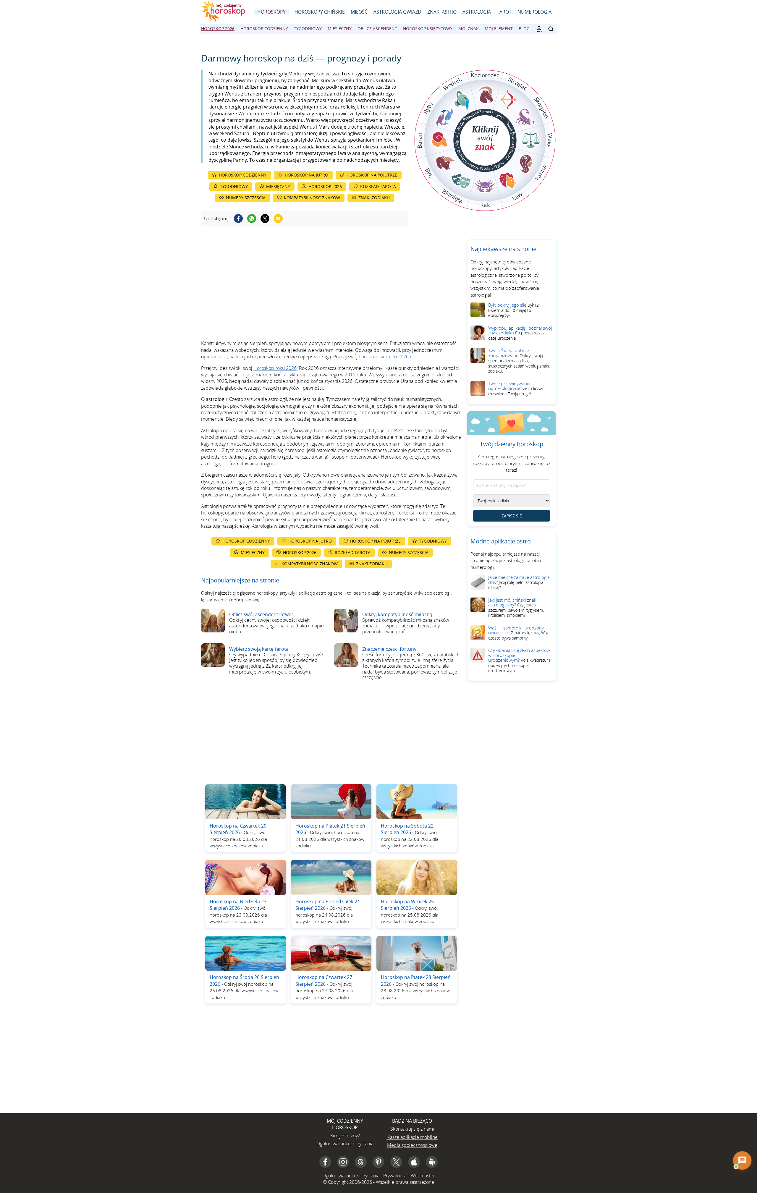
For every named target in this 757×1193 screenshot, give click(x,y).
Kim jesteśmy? (345, 1135)
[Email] (278, 218)
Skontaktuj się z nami (412, 1129)
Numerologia (534, 12)
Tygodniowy (308, 28)
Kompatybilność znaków (312, 197)
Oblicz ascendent (377, 28)
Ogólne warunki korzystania (344, 1143)
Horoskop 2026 (217, 28)
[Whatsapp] (251, 218)
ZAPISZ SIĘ (512, 516)
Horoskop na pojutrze (372, 175)
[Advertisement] (331, 289)
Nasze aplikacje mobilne (412, 1137)
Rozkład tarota (378, 186)
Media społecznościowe (412, 1145)
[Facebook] (238, 218)
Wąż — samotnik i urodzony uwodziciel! (518, 633)
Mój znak (468, 28)
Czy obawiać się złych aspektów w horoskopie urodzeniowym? (519, 660)
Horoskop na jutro (306, 175)
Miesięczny (340, 28)
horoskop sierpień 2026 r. (386, 356)
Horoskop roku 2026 (275, 368)
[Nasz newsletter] (539, 29)
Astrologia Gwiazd (397, 12)
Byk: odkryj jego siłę (514, 310)
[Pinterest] (378, 1162)
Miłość (359, 12)
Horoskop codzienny (264, 28)
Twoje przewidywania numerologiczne (515, 388)
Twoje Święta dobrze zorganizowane (519, 360)
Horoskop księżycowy (427, 28)
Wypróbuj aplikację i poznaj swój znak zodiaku (520, 333)
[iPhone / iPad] (414, 1162)
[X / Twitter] (396, 1162)
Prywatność (395, 1175)
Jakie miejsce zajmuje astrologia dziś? (519, 582)
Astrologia (476, 12)
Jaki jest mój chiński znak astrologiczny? (516, 607)
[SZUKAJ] (550, 29)
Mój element (499, 28)
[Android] (431, 1162)
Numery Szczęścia (246, 197)
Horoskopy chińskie (320, 12)
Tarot (504, 12)
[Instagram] (343, 1162)
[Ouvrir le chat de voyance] (742, 1160)
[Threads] (360, 1162)
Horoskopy (271, 12)
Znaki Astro (442, 12)
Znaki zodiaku (374, 197)
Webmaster (423, 1175)
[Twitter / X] (265, 218)
